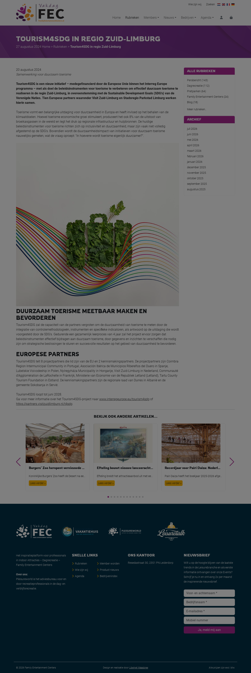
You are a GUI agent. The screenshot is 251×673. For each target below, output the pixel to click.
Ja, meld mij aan (125, 373)
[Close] (170, 296)
